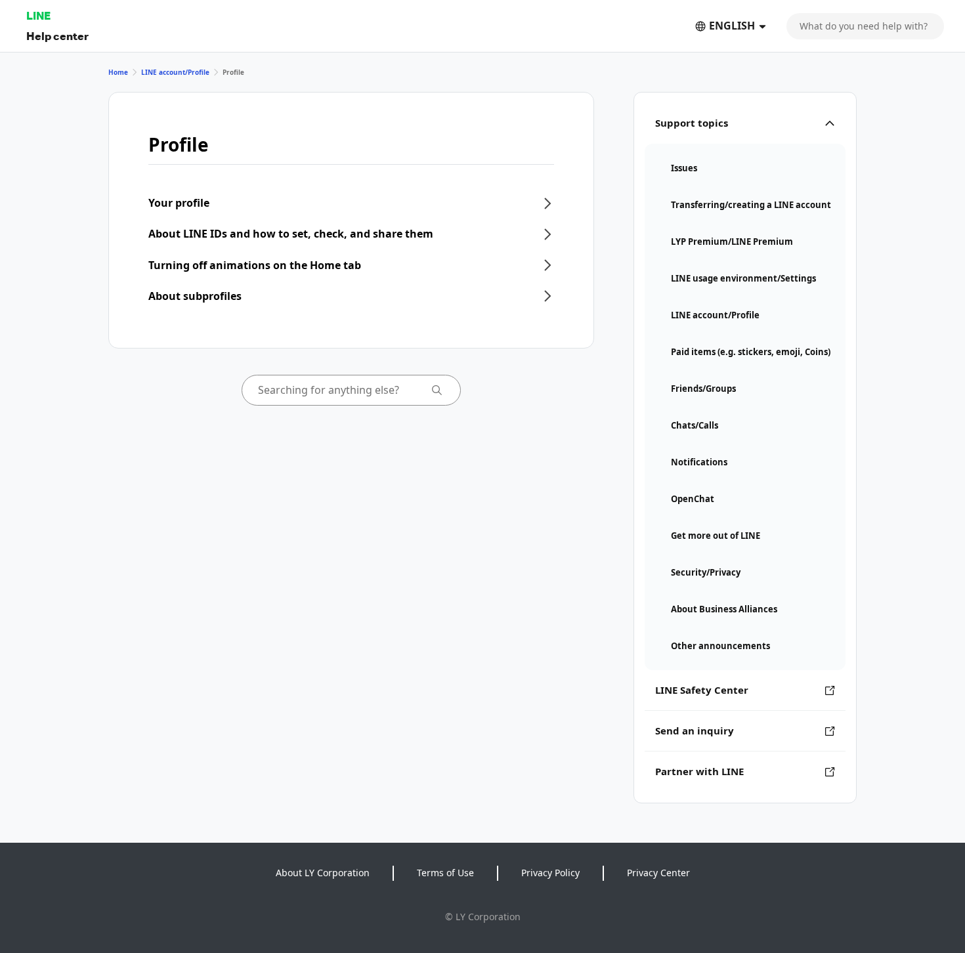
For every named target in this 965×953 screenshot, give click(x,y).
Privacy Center (658, 872)
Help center (57, 36)
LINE (38, 15)
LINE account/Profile (175, 72)
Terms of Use (445, 872)
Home (118, 72)
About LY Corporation (323, 872)
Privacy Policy (550, 872)
